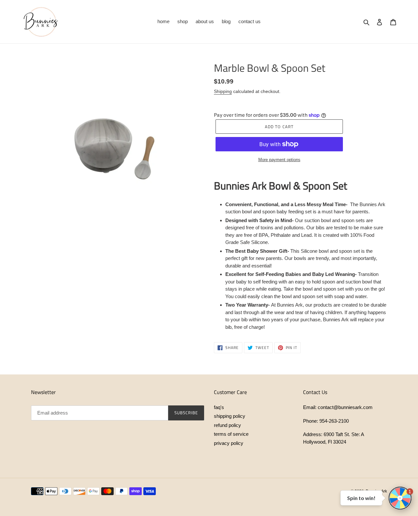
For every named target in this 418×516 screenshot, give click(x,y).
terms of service (231, 434)
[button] (400, 498)
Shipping (223, 91)
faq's (219, 407)
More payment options (279, 159)
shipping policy (229, 416)
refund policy (227, 425)
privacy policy (228, 443)
